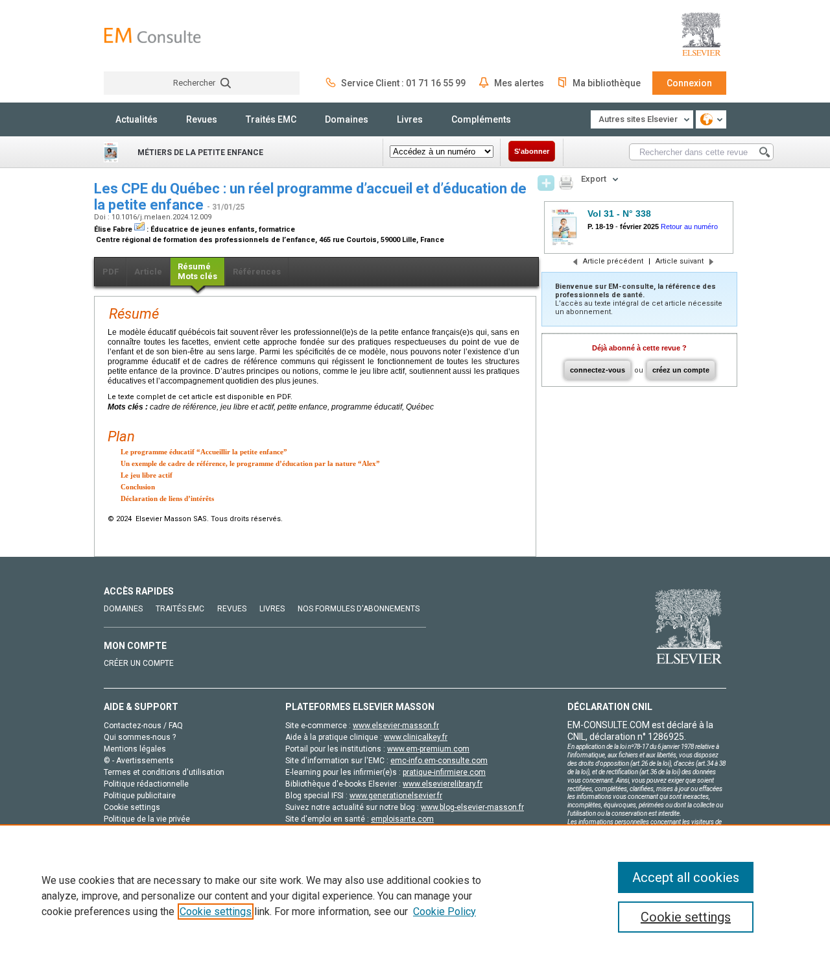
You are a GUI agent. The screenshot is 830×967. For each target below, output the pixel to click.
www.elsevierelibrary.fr (442, 784)
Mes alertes (519, 83)
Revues (201, 119)
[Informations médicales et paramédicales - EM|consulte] (152, 35)
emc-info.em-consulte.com (439, 760)
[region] (415, 895)
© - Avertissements (139, 760)
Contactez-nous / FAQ (143, 725)
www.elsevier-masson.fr (396, 725)
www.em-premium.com (428, 748)
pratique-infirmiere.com (444, 772)
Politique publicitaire (140, 795)
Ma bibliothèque (607, 83)
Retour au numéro (689, 226)
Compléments (481, 119)
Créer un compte (139, 663)
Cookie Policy (444, 911)
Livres (410, 119)
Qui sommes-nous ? (140, 737)
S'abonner (531, 151)
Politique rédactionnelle (146, 784)
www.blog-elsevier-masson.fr (472, 807)
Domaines (346, 119)
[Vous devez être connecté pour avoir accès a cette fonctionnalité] (546, 183)
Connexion (689, 83)
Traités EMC (271, 119)
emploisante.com (402, 819)
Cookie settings (216, 911)
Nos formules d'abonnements (359, 608)
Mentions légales (135, 748)
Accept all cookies (685, 877)
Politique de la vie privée (147, 819)
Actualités (136, 119)
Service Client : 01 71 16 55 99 (403, 83)
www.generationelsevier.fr (396, 795)
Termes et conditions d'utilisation (164, 772)
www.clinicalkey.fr (415, 737)
